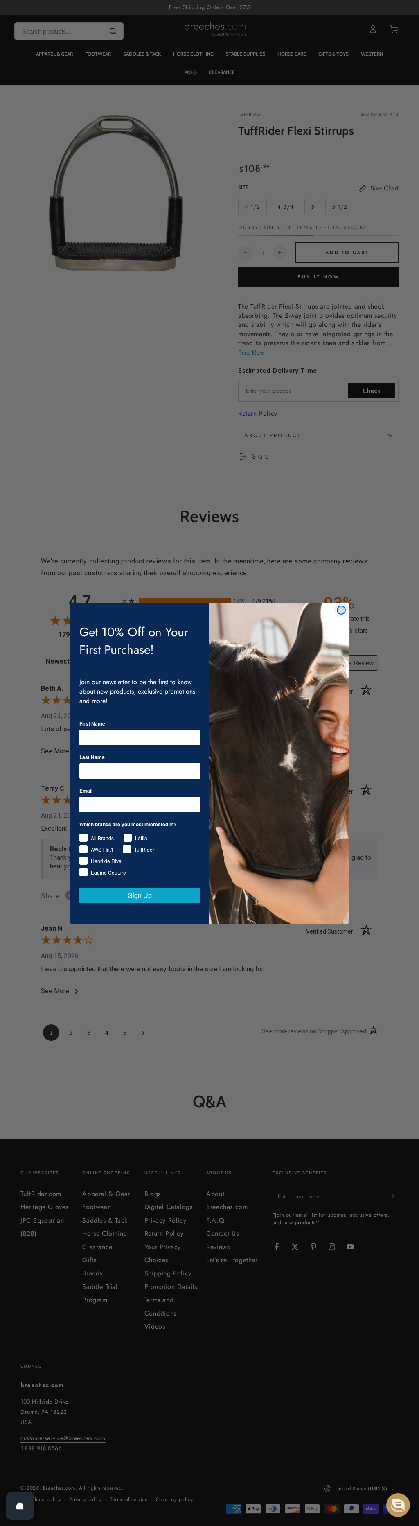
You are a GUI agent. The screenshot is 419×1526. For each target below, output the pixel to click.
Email (85, 790)
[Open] (20, 1506)
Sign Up (140, 895)
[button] (398, 1505)
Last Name (92, 757)
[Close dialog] (341, 610)
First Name (92, 723)
